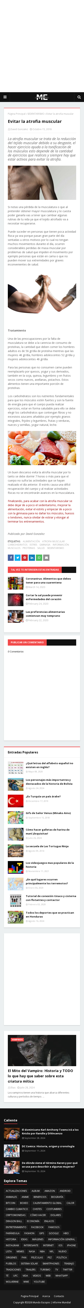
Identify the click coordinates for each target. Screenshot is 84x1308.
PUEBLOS (11, 1263)
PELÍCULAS (37, 1257)
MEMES (20, 1251)
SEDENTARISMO (35, 113)
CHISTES (37, 1209)
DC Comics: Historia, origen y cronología (48, 1146)
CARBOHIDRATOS (17, 544)
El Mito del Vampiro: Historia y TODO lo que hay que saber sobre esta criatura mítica (40, 1076)
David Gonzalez (19, 129)
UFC (15, 1275)
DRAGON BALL (14, 1221)
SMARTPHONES (51, 1263)
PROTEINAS (29, 548)
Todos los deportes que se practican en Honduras (50, 914)
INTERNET (48, 1245)
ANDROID (65, 1191)
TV (56, 1269)
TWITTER (67, 1269)
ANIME (25, 1197)
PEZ (50, 1257)
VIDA (25, 1275)
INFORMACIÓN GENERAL (61, 1239)
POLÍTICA (62, 1257)
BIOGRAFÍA (57, 1197)
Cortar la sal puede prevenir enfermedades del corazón (44, 597)
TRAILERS (30, 1269)
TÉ (7, 1275)
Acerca (46, 1296)
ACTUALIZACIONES (16, 1191)
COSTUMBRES (54, 1209)
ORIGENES (11, 1257)
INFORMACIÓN (61, 544)
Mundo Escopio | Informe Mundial (52, 1302)
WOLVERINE (12, 1281)
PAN (24, 1257)
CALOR (70, 1203)
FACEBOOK (37, 1227)
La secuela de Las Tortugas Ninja (47, 846)
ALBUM (36, 1191)
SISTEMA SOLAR (29, 1263)
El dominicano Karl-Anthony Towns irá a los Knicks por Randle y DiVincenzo (50, 1131)
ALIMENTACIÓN (31, 541)
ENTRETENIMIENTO (16, 1227)
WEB (48, 1275)
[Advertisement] (42, 46)
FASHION (29, 1233)
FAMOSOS (53, 1227)
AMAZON (50, 1191)
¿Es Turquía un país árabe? (43, 796)
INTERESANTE (31, 1245)
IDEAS (24, 1239)
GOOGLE (54, 1233)
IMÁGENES (37, 1239)
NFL (52, 1251)
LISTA (9, 1251)
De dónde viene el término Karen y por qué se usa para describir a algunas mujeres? (50, 1165)
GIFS (41, 1233)
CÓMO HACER (38, 1215)
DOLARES (56, 1215)
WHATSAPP (61, 1275)
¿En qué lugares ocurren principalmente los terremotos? (47, 881)
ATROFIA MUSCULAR (53, 541)
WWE (26, 1281)
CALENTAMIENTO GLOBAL (47, 1203)
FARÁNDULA (13, 1233)
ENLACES (49, 1221)
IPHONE (71, 1245)
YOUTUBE (39, 1281)
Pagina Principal (29, 1296)
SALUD (41, 548)
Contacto (59, 1296)
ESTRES (33, 544)
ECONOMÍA (33, 1221)
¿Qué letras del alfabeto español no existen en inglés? (49, 765)
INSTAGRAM (12, 1245)
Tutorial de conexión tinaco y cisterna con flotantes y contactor (51, 898)
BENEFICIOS (40, 1197)
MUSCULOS (14, 548)
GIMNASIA (44, 544)
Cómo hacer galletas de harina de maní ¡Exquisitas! (48, 831)
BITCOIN (10, 1203)
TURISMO (45, 1269)
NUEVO (63, 1251)
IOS (60, 1245)
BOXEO (24, 1203)
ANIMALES (11, 1197)
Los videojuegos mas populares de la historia (50, 864)
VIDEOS (37, 1275)
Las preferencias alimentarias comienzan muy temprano (45, 613)
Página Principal (16, 113)
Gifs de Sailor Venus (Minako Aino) (48, 813)
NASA (32, 1251)
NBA (42, 1251)
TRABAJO (69, 1263)
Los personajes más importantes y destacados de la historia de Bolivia (49, 781)
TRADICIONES (13, 1269)
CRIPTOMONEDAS (15, 1215)
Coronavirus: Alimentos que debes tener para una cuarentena (48, 580)
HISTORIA (11, 1239)
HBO (66, 1233)
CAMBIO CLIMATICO (17, 1209)
